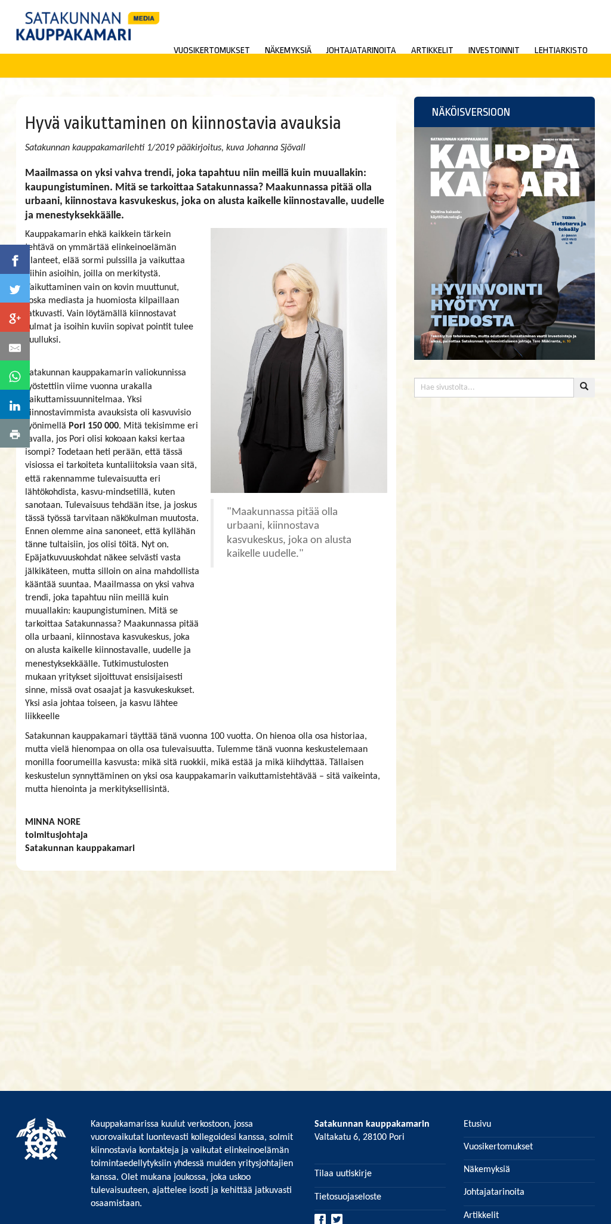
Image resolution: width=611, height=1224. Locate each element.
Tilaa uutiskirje (343, 1174)
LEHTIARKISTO (561, 50)
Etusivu (477, 1124)
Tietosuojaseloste (347, 1197)
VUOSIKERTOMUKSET (212, 50)
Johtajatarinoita (494, 1192)
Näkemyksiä (487, 1169)
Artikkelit (481, 1215)
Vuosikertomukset (498, 1147)
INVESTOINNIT (494, 50)
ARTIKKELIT (432, 50)
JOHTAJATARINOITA (361, 50)
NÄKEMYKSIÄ (288, 50)
